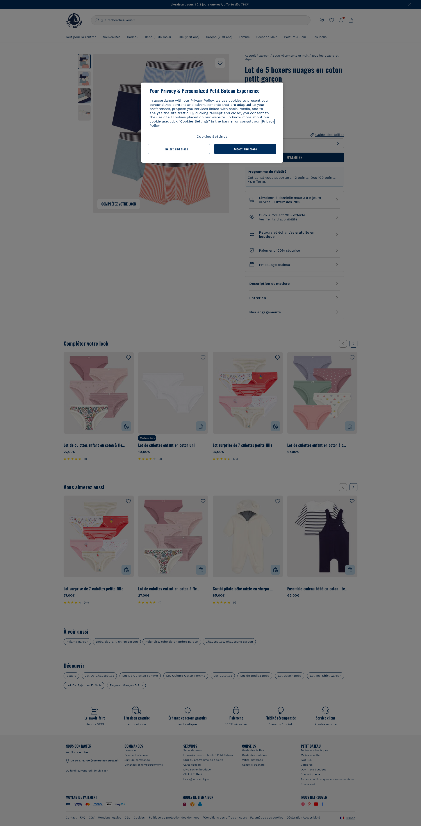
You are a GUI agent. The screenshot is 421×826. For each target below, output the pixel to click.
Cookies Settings (212, 136)
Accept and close (245, 149)
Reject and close (176, 149)
